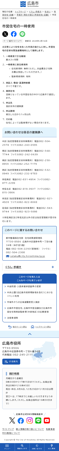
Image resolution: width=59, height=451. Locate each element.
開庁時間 (14, 373)
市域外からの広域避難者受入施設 (23, 302)
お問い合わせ (37, 448)
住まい (48, 12)
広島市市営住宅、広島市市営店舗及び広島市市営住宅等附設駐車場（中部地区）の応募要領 (29, 310)
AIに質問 (51, 448)
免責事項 (50, 429)
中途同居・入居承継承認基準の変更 (24, 286)
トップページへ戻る (43, 327)
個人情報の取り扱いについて (30, 429)
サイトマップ (8, 429)
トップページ (20, 12)
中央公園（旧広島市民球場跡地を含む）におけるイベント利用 (30, 294)
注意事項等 (12, 318)
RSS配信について (11, 433)
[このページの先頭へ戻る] (29, 334)
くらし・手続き (35, 12)
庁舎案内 (13, 362)
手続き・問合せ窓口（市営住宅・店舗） (33, 15)
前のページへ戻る (20, 327)
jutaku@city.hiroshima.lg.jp (27, 256)
